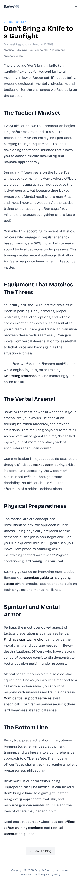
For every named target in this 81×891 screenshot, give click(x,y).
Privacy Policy (52, 874)
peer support (43, 465)
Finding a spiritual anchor (24, 639)
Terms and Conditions (32, 874)
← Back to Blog (40, 851)
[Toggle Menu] (75, 5)
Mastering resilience (20, 376)
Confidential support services (28, 698)
